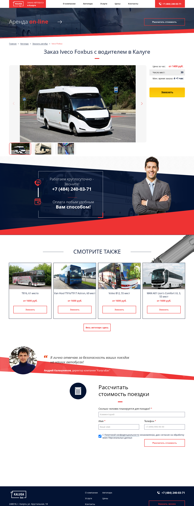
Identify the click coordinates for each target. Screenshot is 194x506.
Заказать (167, 92)
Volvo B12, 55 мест (119, 293)
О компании (69, 3)
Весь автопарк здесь (97, 327)
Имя (101, 421)
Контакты (133, 3)
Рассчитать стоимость (164, 22)
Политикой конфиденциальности (121, 434)
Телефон (149, 421)
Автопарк (88, 3)
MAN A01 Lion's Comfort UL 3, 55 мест (164, 295)
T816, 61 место (30, 293)
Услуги (103, 3)
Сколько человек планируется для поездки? (125, 408)
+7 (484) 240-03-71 (171, 3)
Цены (117, 3)
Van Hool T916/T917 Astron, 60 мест (74, 293)
